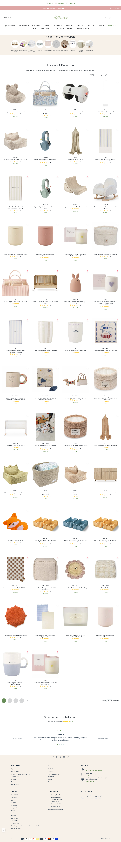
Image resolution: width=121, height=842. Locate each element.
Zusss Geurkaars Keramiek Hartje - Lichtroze (105, 636)
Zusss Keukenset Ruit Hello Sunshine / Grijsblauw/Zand (45, 636)
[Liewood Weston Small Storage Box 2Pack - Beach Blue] (75, 522)
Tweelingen (14, 818)
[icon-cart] (117, 17)
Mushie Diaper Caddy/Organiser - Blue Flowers (45, 112)
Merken (50, 779)
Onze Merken (15, 823)
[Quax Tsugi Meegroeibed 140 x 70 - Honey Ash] (45, 283)
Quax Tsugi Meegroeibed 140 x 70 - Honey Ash (45, 302)
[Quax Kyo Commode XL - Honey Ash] (105, 474)
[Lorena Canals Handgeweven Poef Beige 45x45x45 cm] (45, 569)
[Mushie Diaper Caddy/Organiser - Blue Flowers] (45, 93)
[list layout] (91, 75)
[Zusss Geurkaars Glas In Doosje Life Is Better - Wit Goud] (75, 236)
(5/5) (71, 721)
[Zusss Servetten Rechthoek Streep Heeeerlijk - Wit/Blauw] (15, 332)
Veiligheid (14, 808)
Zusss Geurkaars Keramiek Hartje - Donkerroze (45, 255)
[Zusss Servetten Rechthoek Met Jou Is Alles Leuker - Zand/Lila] (105, 141)
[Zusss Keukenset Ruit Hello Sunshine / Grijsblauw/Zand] (45, 617)
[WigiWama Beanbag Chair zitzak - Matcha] (15, 474)
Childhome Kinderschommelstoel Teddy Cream (105, 207)
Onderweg (14, 805)
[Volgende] (27, 701)
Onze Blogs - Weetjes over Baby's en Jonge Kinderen (26, 826)
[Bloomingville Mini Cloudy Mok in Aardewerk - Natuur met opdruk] (15, 379)
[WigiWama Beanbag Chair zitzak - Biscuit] (15, 141)
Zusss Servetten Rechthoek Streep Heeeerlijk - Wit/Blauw (15, 351)
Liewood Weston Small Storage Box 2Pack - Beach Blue (75, 541)
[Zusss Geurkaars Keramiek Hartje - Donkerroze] (45, 236)
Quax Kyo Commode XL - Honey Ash (105, 493)
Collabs (50, 782)
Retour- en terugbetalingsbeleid (20, 774)
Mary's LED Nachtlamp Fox (15, 540)
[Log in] (110, 17)
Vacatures (51, 777)
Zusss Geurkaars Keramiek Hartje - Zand (15, 254)
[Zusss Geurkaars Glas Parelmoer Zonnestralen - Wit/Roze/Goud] (75, 617)
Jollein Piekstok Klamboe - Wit (105, 112)
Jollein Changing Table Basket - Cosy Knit (105, 254)
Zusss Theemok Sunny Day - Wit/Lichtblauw (15, 683)
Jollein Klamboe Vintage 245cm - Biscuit (105, 445)
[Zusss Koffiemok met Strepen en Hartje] (45, 332)
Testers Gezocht (16, 828)
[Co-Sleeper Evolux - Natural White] (15, 427)
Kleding (13, 813)
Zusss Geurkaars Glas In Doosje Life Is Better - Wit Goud (75, 255)
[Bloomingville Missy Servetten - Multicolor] (105, 332)
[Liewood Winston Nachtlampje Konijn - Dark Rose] (75, 283)
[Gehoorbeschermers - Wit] (75, 93)
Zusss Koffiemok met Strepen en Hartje (45, 351)
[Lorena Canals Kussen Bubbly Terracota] (15, 617)
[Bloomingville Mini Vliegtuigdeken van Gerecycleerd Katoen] (45, 379)
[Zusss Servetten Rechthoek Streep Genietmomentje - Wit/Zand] (15, 188)
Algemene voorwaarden (18, 769)
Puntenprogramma (53, 774)
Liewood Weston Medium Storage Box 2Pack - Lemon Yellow (45, 541)
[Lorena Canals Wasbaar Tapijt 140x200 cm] (15, 569)
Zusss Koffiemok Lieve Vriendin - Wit (75, 351)
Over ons (50, 771)
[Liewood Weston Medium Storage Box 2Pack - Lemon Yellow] (45, 522)
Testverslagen (15, 784)
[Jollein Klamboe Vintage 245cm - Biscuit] (105, 427)
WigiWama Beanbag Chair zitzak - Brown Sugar (75, 493)
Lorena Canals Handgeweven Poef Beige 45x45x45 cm (45, 588)
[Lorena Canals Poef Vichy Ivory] (105, 569)
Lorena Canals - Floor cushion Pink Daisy (75, 588)
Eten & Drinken (15, 795)
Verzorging (14, 797)
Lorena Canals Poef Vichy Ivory (105, 588)
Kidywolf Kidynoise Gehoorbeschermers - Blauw (45, 160)
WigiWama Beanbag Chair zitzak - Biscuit (15, 159)
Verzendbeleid (15, 777)
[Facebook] (108, 8)
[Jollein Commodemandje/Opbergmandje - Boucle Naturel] (105, 379)
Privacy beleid (15, 771)
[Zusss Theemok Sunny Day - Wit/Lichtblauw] (15, 664)
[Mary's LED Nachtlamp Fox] (15, 522)
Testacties (14, 782)
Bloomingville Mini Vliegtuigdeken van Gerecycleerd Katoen (45, 398)
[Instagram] (110, 8)
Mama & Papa (15, 821)
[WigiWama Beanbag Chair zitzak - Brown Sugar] (75, 474)
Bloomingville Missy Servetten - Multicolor (105, 351)
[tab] (57, 744)
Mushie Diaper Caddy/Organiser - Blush (15, 302)
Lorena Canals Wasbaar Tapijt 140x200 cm (15, 588)
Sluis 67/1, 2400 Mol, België (94, 770)
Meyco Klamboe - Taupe (75, 159)
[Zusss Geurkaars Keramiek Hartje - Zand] (15, 236)
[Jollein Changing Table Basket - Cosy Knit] (105, 236)
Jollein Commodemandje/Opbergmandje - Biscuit (75, 446)
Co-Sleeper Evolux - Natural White (15, 445)
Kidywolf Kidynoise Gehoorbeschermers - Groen (45, 207)
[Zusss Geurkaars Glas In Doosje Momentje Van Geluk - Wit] (45, 664)
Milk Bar (107, 839)
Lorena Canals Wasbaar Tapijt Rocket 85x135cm (45, 446)
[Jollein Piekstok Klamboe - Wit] (105, 93)
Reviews (13, 779)
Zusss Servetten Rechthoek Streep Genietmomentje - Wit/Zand (15, 207)
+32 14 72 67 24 (90, 781)
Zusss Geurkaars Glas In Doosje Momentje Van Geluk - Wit (45, 683)
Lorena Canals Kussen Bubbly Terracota (15, 635)
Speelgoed (14, 803)
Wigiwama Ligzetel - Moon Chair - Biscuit (75, 207)
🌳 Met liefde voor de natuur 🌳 (53, 8)
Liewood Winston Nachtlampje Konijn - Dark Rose (75, 302)
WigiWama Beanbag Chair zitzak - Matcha (15, 493)
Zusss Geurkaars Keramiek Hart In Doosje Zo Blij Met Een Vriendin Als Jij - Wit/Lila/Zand (105, 303)
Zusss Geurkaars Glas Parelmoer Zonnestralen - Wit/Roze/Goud (75, 636)
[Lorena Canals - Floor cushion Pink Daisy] (75, 569)
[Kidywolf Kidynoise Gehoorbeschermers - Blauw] (45, 141)
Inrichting (13, 815)
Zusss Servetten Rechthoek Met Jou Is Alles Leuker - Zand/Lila (105, 160)
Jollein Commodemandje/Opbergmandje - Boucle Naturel (106, 398)
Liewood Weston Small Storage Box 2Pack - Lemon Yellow (105, 541)
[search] (106, 17)
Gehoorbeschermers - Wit (75, 112)
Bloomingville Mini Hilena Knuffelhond (75, 398)
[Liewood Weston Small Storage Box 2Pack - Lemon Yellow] (105, 522)
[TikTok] (113, 8)
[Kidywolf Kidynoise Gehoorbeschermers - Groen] (45, 188)
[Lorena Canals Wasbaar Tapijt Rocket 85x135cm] (45, 427)
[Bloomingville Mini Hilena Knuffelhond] (75, 379)
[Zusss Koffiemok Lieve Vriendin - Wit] (75, 332)
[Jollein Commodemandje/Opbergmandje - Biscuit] (75, 427)
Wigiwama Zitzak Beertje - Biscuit (15, 112)
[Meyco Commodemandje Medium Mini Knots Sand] (45, 474)
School (13, 810)
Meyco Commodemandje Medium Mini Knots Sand (45, 493)
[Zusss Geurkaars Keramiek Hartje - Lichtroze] (105, 617)
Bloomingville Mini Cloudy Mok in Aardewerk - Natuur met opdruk (15, 398)
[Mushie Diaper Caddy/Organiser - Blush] (15, 283)
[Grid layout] (93, 75)
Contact (50, 769)
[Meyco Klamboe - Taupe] (75, 141)
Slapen (13, 800)
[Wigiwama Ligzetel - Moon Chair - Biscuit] (75, 188)
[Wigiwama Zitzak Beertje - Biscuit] (15, 93)
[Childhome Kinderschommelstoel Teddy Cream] (105, 188)
